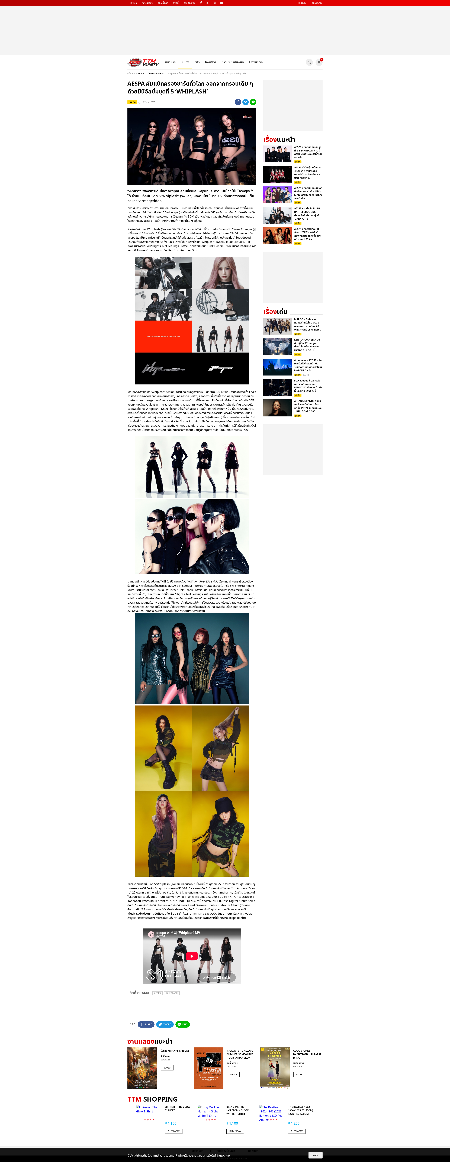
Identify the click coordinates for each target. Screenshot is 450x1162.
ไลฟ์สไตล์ (211, 62)
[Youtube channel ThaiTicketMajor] (221, 3)
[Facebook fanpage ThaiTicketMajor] (201, 3)
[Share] (238, 102)
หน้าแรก (133, 3)
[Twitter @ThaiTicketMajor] (207, 3)
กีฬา (197, 62)
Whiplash (172, 993)
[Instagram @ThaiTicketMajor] (214, 3)
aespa (157, 993)
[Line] (253, 102)
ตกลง (315, 1155)
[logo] (143, 62)
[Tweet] (245, 102)
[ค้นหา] (309, 62)
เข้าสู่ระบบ (302, 3)
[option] (159, 1068)
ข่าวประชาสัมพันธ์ (233, 62)
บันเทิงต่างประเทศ (156, 73)
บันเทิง (185, 62)
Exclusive (256, 62)
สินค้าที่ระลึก (163, 3)
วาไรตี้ (176, 3)
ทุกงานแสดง (147, 3)
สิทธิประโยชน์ (189, 3)
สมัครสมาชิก (317, 3)
